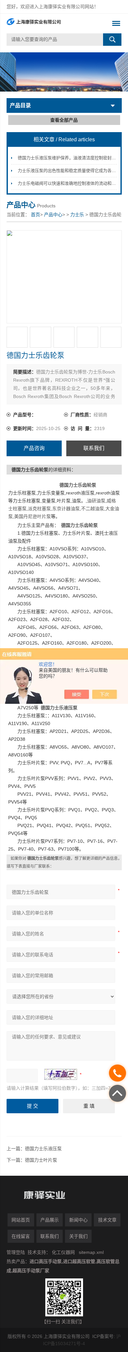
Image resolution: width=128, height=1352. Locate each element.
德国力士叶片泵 (41, 1160)
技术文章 (107, 1219)
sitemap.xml (91, 1252)
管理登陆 (16, 1252)
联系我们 (93, 448)
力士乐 (77, 214)
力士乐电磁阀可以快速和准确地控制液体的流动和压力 (69, 183)
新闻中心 (78, 1219)
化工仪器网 (63, 1252)
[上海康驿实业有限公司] (53, 23)
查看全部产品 (64, 120)
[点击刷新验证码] (60, 1074)
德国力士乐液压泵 (43, 1148)
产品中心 (53, 214)
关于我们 (78, 1236)
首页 (35, 214)
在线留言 (20, 1236)
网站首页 (20, 1219)
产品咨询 (34, 448)
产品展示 (49, 1219)
